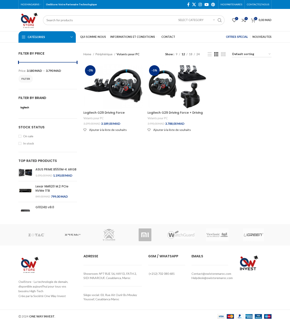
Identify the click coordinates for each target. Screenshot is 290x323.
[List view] (210, 54)
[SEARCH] (220, 20)
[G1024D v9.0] (25, 210)
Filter (25, 78)
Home (87, 54)
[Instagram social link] (200, 4)
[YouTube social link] (206, 4)
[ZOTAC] (36, 234)
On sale (28, 136)
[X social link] (194, 4)
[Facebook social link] (188, 4)
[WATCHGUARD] (181, 234)
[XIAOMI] (145, 234)
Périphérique (104, 54)
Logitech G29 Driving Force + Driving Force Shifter (175, 114)
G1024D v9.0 (44, 207)
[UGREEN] (253, 234)
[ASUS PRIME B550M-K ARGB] (25, 172)
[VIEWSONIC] (217, 234)
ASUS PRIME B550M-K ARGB (55, 169)
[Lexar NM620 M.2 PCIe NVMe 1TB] (25, 191)
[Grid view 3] (216, 54)
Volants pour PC (93, 118)
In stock (28, 143)
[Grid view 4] (223, 54)
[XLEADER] (109, 234)
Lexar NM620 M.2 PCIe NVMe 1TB (51, 188)
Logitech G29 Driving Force (104, 112)
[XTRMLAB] (73, 234)
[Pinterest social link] (213, 4)
